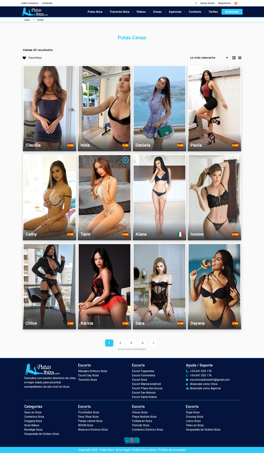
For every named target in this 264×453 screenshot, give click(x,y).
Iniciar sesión (207, 3)
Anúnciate (232, 11)
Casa (27, 19)
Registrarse (224, 3)
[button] (196, 3)
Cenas (40, 19)
